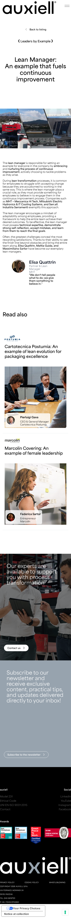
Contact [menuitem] (5, 809)
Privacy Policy (7, 882)
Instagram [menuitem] (64, 805)
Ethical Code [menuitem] (8, 800)
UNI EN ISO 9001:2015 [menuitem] (13, 805)
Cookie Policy (32, 882)
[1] (35, 384)
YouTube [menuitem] (66, 800)
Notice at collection (16, 914)
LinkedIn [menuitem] (65, 796)
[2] (35, 484)
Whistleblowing (57, 882)
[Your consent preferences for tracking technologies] (65, 912)
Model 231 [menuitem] (6, 796)
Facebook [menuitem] (65, 809)
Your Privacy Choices (26, 908)
